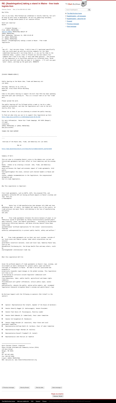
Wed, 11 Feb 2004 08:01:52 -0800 (22, 9)
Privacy (44, 401)
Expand (69, 21)
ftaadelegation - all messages (76, 16)
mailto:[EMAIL (7, 31)
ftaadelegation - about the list (76, 18)
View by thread (24, 387)
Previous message (8, 387)
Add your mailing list (23, 401)
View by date (39, 387)
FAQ (32, 401)
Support (38, 401)
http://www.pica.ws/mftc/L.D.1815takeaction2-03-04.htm (21, 117)
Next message (56, 387)
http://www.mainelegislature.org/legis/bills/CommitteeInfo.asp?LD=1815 (27, 149)
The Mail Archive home (74, 13)
